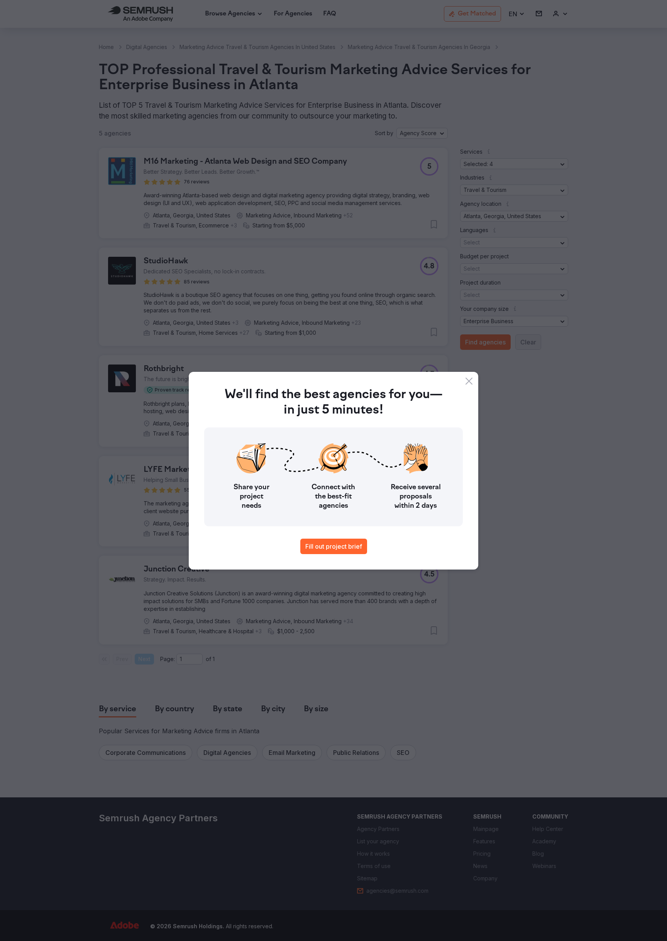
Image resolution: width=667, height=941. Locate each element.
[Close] (469, 381)
